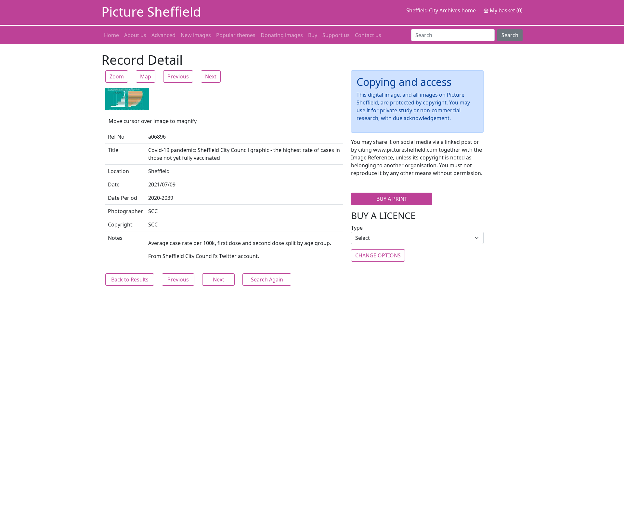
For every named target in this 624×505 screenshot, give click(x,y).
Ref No (116, 136)
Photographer (125, 211)
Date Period (122, 197)
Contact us (368, 35)
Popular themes (235, 35)
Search (509, 35)
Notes (115, 237)
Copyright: (121, 224)
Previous (178, 76)
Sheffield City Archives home (441, 10)
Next (210, 76)
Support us (336, 35)
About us (135, 35)
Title (113, 150)
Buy (312, 35)
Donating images (282, 35)
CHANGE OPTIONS (378, 255)
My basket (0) (505, 10)
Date (114, 184)
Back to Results (130, 279)
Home (111, 35)
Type (357, 227)
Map (145, 76)
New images (196, 35)
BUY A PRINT (391, 198)
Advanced (163, 35)
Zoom (117, 76)
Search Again (267, 279)
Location (118, 171)
